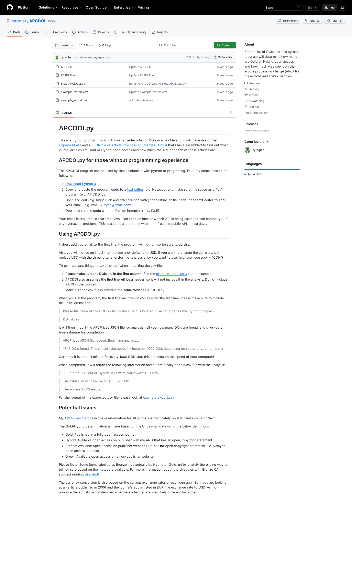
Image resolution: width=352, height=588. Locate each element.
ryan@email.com (117, 205)
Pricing (143, 7)
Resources (70, 7)
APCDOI (37, 21)
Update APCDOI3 (141, 67)
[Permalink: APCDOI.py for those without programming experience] (56, 160)
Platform (25, 7)
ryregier (18, 21)
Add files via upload (142, 100)
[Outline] (231, 112)
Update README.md (142, 75)
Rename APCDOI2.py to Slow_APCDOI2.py (157, 83)
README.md (69, 75)
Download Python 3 (80, 184)
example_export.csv (74, 92)
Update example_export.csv (92, 57)
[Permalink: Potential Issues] (56, 407)
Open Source (96, 7)
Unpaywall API (70, 145)
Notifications (290, 20)
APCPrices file (75, 418)
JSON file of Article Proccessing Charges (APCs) (129, 145)
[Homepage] (10, 7)
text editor (135, 189)
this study (92, 474)
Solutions (46, 7)
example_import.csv (74, 100)
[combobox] (186, 45)
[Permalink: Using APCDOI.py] (56, 234)
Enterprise (122, 7)
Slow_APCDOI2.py (73, 83)
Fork (314, 20)
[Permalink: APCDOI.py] (56, 128)
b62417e (190, 57)
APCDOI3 (67, 67)
